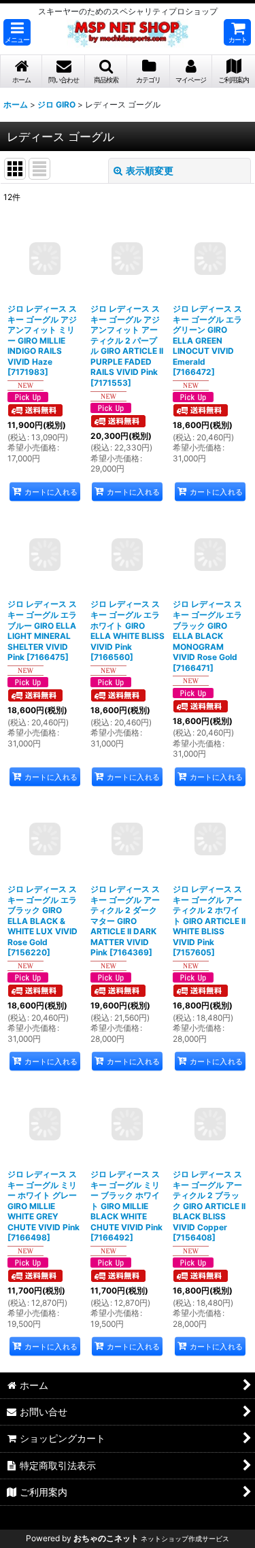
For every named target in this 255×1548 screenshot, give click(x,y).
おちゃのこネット (106, 1538)
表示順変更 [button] (149, 170)
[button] (17, 32)
